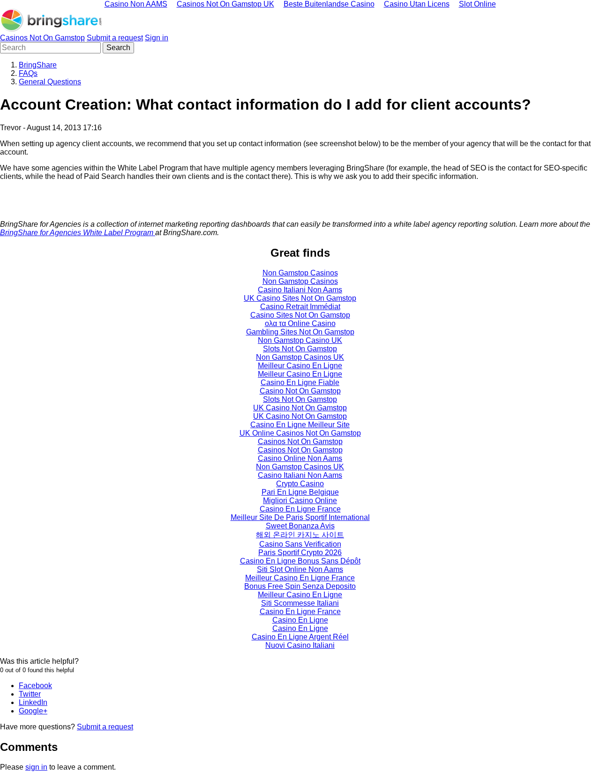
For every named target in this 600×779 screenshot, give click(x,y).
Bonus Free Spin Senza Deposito (300, 586)
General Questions (50, 82)
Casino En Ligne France (300, 509)
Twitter (30, 694)
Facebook (35, 686)
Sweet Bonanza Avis (300, 526)
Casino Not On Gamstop (300, 391)
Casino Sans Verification (300, 544)
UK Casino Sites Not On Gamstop (300, 298)
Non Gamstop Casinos (300, 273)
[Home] (51, 29)
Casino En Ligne (300, 620)
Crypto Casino (300, 484)
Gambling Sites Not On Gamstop (300, 332)
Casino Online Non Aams (300, 458)
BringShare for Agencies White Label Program (77, 233)
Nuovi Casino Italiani (300, 645)
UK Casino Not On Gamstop (300, 408)
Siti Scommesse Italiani (300, 603)
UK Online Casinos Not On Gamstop (300, 433)
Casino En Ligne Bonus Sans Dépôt (300, 561)
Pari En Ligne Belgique (300, 492)
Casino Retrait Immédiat (300, 307)
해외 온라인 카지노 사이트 (300, 535)
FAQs (28, 73)
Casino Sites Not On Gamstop (300, 315)
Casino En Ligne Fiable (300, 382)
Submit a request (115, 38)
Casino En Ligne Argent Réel (300, 637)
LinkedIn (33, 702)
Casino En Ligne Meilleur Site (300, 425)
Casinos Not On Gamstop (42, 38)
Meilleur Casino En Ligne (300, 366)
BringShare (38, 65)
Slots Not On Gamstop (300, 349)
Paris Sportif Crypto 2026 (300, 552)
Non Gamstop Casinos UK (300, 357)
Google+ (33, 711)
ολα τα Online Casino (300, 323)
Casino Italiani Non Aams (300, 290)
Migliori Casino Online (300, 500)
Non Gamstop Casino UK (300, 340)
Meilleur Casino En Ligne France (300, 578)
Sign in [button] (156, 38)
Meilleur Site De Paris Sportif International (300, 517)
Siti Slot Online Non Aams (300, 569)
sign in (36, 767)
